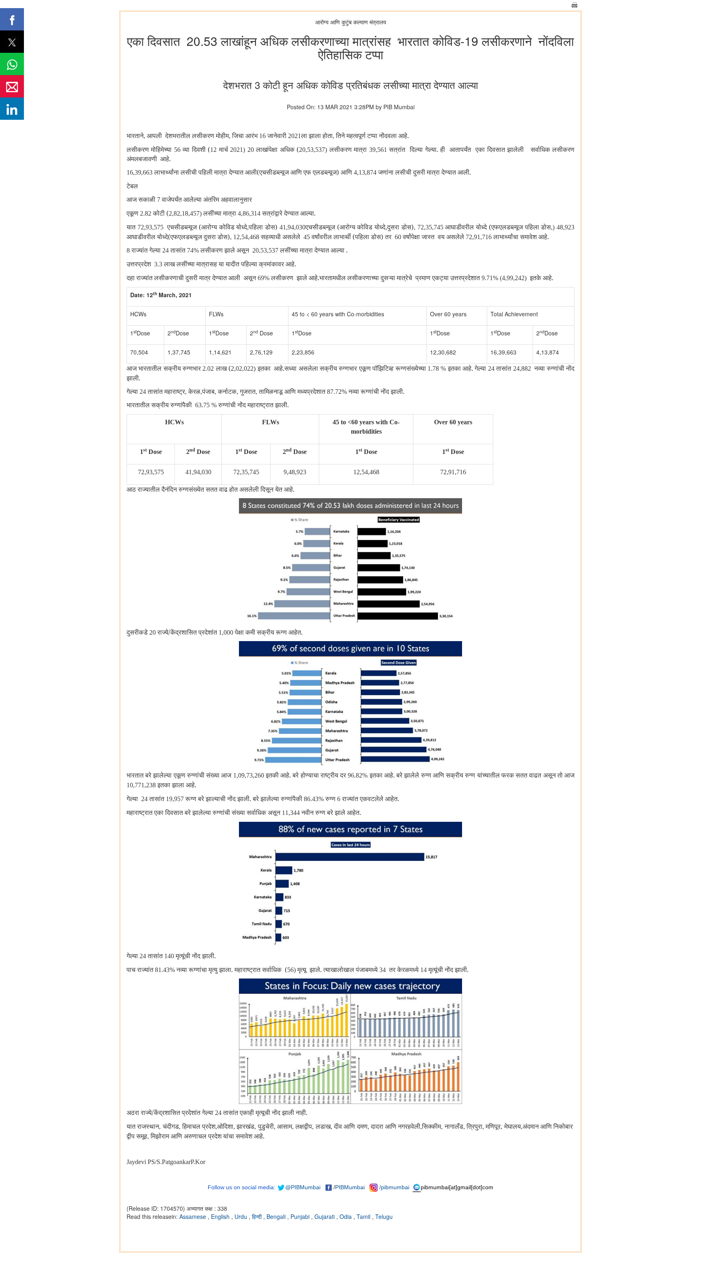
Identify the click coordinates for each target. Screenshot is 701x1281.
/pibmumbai (394, 1187)
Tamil (364, 1216)
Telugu (384, 1216)
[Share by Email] (12, 86)
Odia (346, 1216)
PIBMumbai (350, 1187)
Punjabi (300, 1216)
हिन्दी (257, 1216)
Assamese (193, 1216)
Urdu (241, 1216)
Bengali (277, 1216)
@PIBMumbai (302, 1187)
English (221, 1216)
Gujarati (325, 1216)
